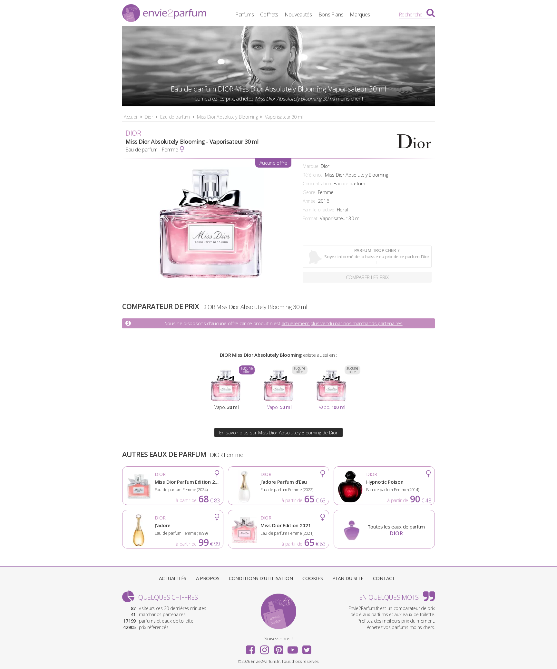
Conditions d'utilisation (261, 578)
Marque (310, 166)
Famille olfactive (318, 210)
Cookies (312, 578)
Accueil (131, 117)
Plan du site (347, 578)
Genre (309, 192)
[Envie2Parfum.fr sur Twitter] (306, 648)
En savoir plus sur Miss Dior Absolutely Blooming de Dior (278, 432)
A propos (208, 578)
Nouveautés (298, 14)
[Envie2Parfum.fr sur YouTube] (293, 648)
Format (310, 218)
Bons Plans (331, 14)
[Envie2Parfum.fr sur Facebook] (250, 648)
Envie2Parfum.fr (164, 14)
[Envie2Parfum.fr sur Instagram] (264, 648)
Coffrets (269, 14)
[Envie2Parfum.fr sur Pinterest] (278, 648)
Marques (360, 14)
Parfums (244, 14)
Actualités (172, 578)
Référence (312, 175)
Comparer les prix (367, 277)
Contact (384, 578)
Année (309, 201)
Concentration (317, 183)
